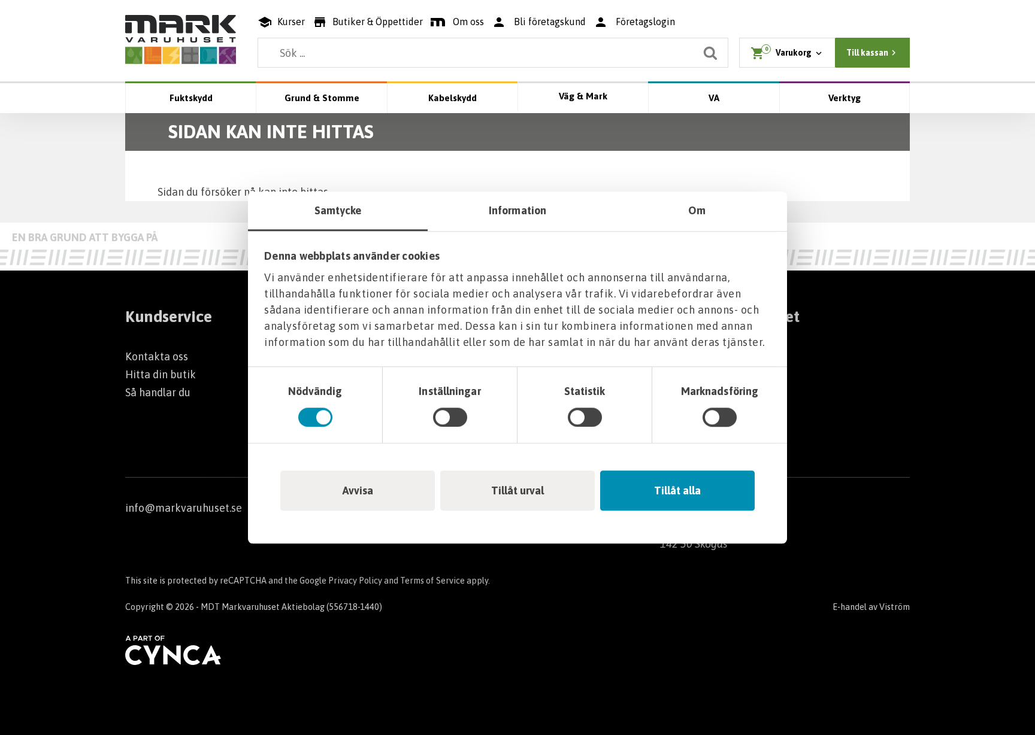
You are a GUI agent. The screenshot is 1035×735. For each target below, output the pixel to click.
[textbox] (493, 53)
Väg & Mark (583, 96)
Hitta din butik (160, 374)
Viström (894, 607)
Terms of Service (432, 580)
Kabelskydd (452, 98)
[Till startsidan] (180, 39)
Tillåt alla (677, 490)
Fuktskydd (191, 98)
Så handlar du (157, 392)
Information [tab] (517, 210)
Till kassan (867, 52)
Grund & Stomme (322, 98)
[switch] (450, 417)
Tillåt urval (517, 490)
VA (714, 98)
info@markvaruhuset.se (183, 508)
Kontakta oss (156, 356)
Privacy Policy (355, 580)
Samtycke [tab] (338, 210)
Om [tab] (697, 210)
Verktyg (844, 98)
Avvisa (358, 490)
